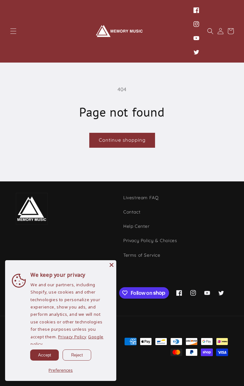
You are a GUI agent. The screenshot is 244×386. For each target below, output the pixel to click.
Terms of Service (141, 255)
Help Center (136, 226)
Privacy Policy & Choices (150, 240)
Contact (131, 212)
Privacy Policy (72, 337)
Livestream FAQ (141, 197)
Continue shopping (122, 140)
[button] (13, 31)
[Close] (111, 265)
